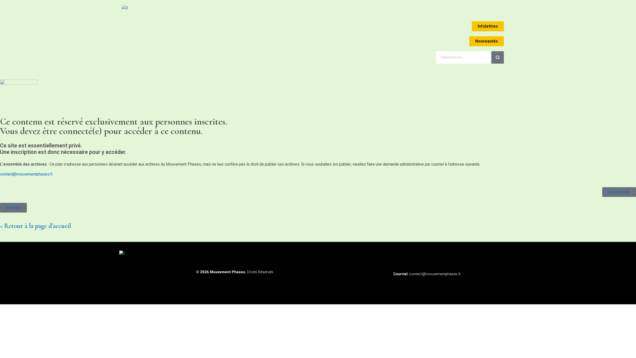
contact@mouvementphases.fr (26, 174)
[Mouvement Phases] (165, 31)
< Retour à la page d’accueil (35, 226)
